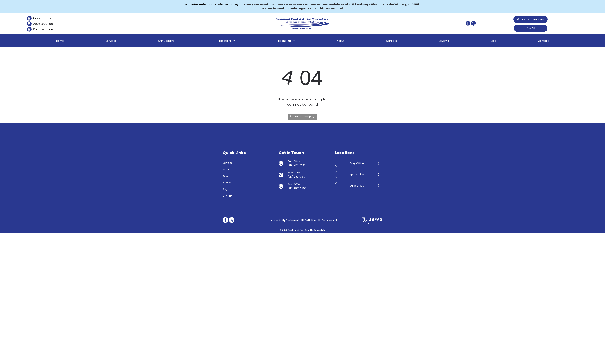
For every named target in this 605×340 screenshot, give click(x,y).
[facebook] (468, 23)
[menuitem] (60, 40)
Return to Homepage (302, 116)
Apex (36, 24)
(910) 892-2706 (297, 188)
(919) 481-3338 (296, 165)
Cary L (37, 18)
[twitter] (473, 23)
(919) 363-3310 (296, 177)
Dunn (36, 29)
